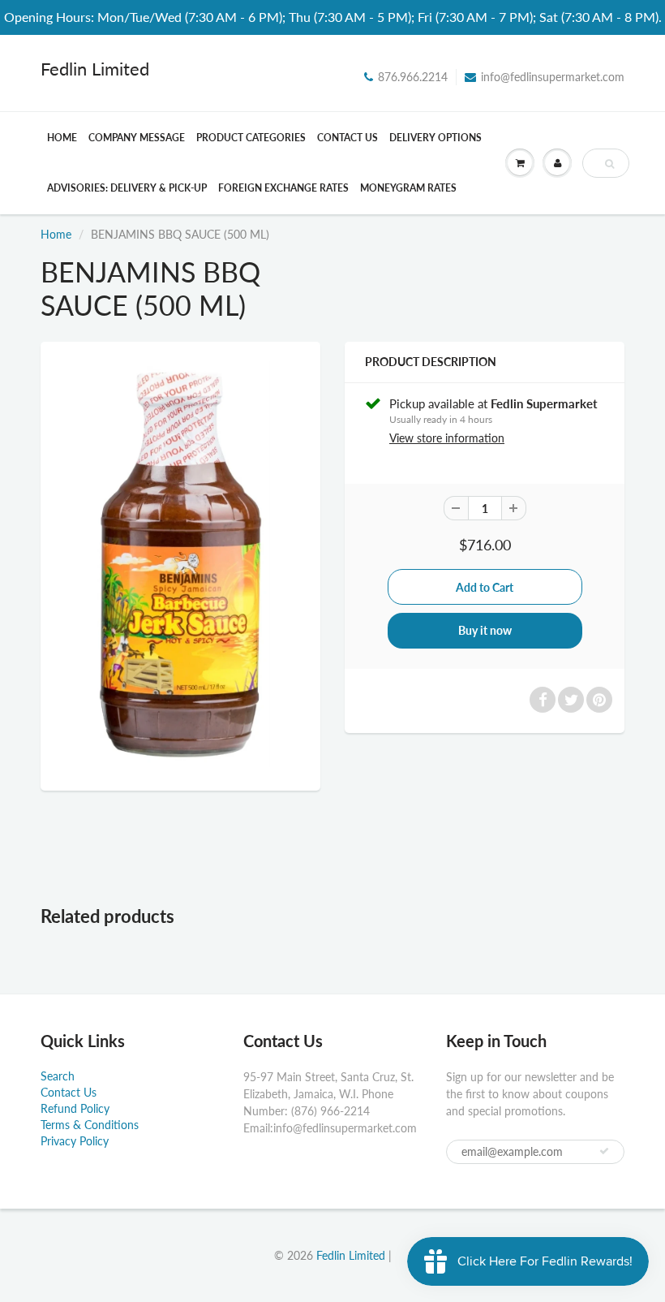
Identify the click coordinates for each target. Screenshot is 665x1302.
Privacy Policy (75, 1141)
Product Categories (251, 137)
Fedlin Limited (95, 69)
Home (62, 137)
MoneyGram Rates (408, 188)
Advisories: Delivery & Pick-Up (127, 188)
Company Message (136, 137)
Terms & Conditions (90, 1125)
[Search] (609, 164)
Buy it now (485, 630)
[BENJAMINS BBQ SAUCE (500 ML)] (180, 564)
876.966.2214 (413, 77)
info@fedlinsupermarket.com (552, 77)
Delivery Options (435, 137)
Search (58, 1076)
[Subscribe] (604, 1151)
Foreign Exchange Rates (283, 188)
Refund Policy (75, 1108)
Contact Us (347, 137)
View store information (446, 438)
